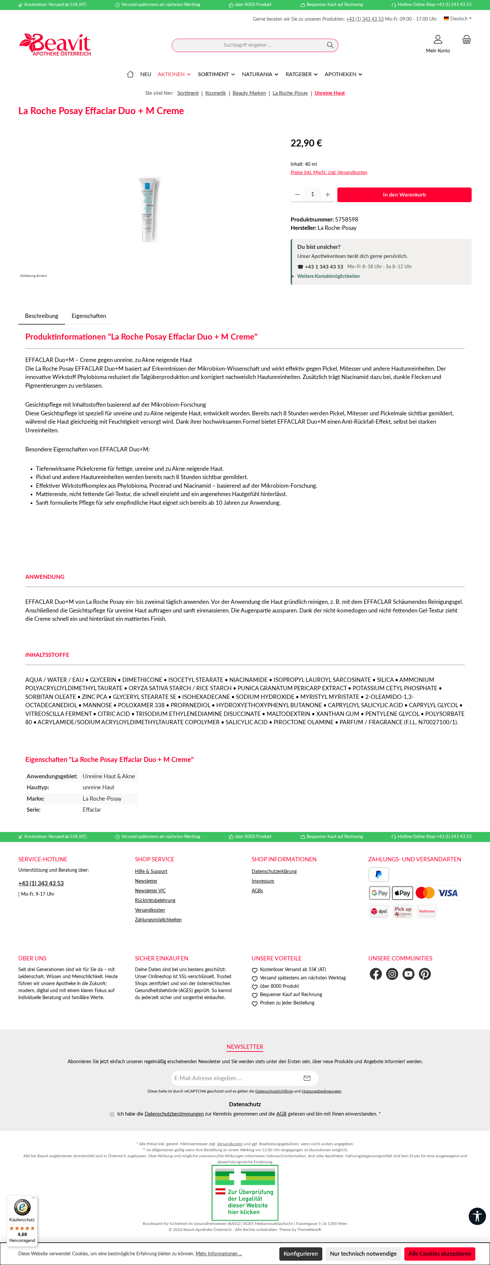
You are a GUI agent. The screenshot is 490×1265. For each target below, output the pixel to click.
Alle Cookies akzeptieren (440, 1254)
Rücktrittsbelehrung (155, 900)
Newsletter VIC (150, 891)
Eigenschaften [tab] (89, 316)
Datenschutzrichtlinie (274, 1091)
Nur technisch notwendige (363, 1254)
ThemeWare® (309, 1230)
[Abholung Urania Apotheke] (402, 911)
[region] (148, 208)
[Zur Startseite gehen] (55, 45)
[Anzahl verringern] (297, 194)
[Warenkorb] (465, 39)
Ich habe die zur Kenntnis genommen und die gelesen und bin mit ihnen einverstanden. (249, 1114)
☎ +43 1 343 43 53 (320, 267)
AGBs (257, 891)
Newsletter (146, 881)
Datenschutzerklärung (274, 871)
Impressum (263, 881)
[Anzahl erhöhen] (328, 194)
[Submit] (307, 1078)
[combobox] (247, 45)
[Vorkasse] (426, 911)
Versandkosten (150, 910)
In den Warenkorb (404, 194)
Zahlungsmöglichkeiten (158, 920)
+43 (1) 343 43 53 (365, 19)
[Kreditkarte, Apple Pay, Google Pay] (413, 892)
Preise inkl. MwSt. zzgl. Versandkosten (329, 172)
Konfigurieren (301, 1254)
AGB (281, 1114)
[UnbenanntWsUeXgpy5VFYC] (147, 208)
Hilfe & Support (151, 871)
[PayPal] (378, 874)
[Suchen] (330, 45)
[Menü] (34, 1199)
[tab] (41, 316)
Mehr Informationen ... (219, 1254)
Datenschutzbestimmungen (174, 1114)
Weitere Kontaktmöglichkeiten (328, 276)
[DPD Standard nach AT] (378, 911)
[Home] (130, 74)
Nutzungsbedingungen (321, 1091)
